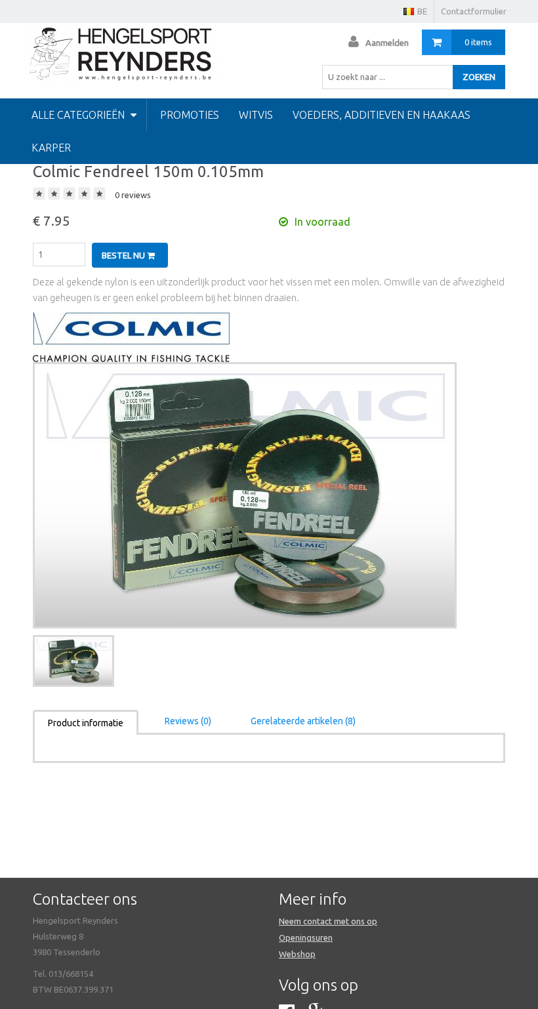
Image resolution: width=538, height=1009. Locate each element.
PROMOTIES (189, 115)
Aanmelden (387, 42)
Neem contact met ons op (328, 921)
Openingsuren (306, 937)
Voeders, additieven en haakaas (381, 115)
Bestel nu (124, 255)
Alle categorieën (79, 115)
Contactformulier (474, 11)
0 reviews (133, 194)
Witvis (256, 115)
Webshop (297, 953)
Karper (51, 148)
